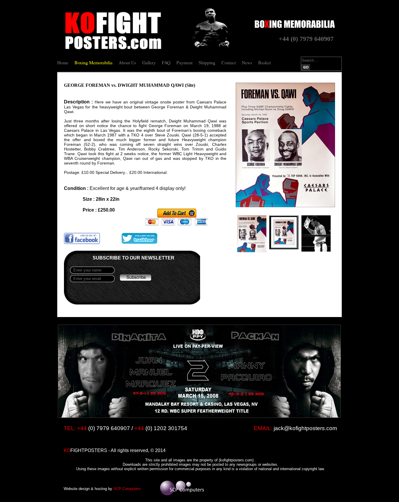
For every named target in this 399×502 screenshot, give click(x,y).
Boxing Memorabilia (93, 62)
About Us (127, 62)
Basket (264, 62)
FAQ (166, 62)
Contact (228, 62)
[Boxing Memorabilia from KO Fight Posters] (113, 49)
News (247, 62)
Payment (184, 62)
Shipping (207, 62)
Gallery (149, 62)
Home (62, 62)
